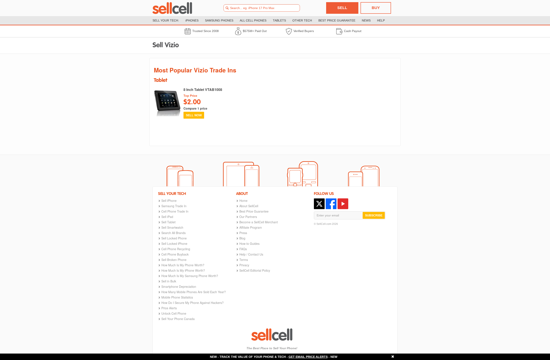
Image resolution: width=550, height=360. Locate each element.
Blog (242, 238)
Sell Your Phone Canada (178, 318)
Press (243, 232)
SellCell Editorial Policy (254, 270)
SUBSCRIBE (373, 215)
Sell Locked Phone (174, 238)
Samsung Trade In (173, 205)
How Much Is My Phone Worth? (182, 265)
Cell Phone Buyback (175, 254)
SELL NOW (194, 115)
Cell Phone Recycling (175, 248)
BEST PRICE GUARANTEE (336, 20)
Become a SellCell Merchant (258, 222)
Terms (243, 259)
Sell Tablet (168, 222)
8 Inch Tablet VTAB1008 (202, 90)
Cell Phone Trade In (174, 211)
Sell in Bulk (168, 281)
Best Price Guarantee (254, 211)
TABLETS (279, 20)
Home (243, 200)
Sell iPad (167, 216)
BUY (376, 8)
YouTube (343, 203)
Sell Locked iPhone (174, 243)
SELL (342, 8)
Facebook (331, 203)
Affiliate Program (250, 227)
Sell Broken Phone (173, 259)
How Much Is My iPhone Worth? (183, 270)
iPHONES (192, 20)
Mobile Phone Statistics (177, 297)
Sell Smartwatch (172, 227)
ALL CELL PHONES (253, 20)
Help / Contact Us (251, 254)
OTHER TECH (302, 20)
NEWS (366, 20)
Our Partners (248, 216)
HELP (381, 20)
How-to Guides (249, 243)
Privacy (244, 265)
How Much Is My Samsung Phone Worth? (189, 275)
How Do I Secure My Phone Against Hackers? (192, 302)
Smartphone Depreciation (178, 286)
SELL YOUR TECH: (166, 20)
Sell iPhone (169, 200)
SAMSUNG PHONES (219, 20)
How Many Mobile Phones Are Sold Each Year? (193, 291)
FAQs (243, 248)
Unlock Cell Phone (173, 313)
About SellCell (248, 205)
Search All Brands (173, 232)
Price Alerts (169, 307)
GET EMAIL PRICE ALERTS (308, 356)
